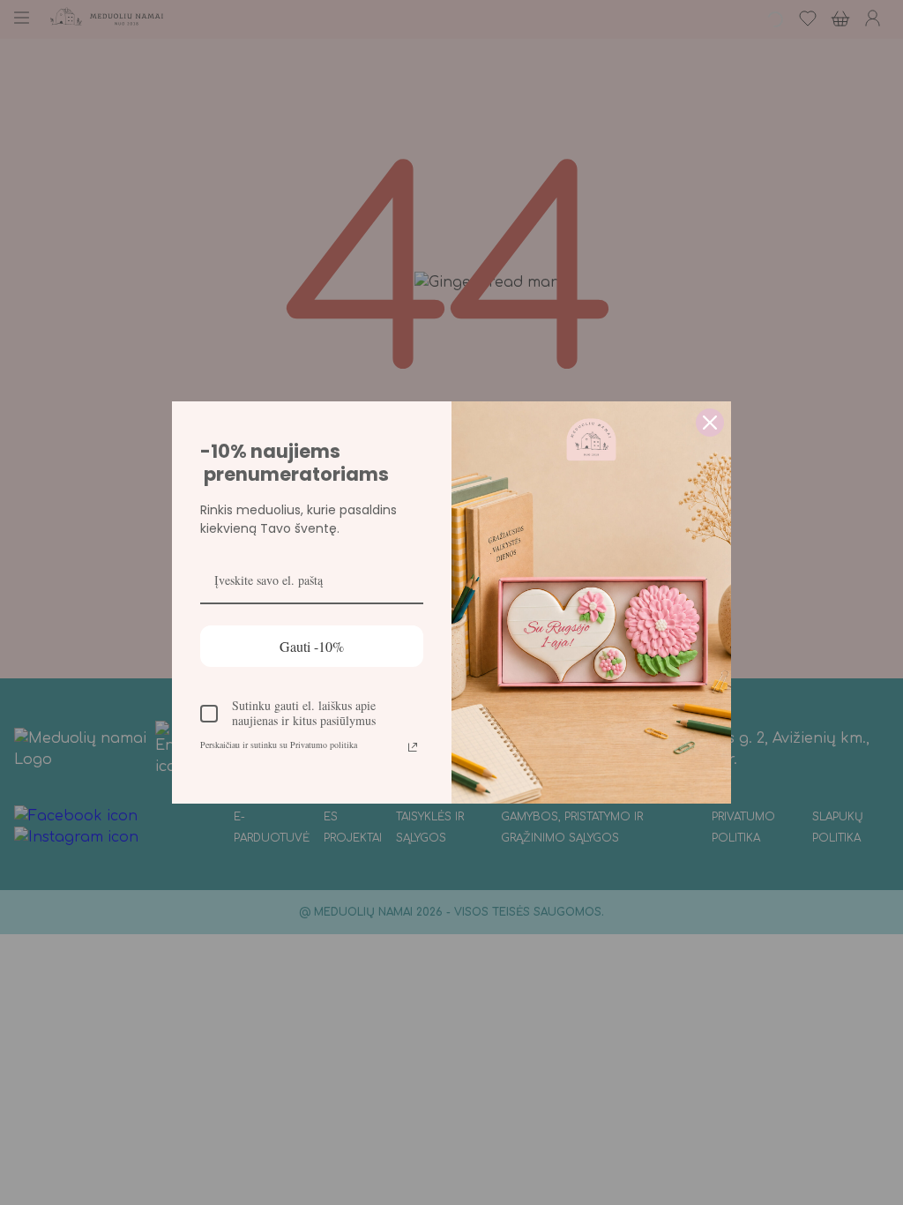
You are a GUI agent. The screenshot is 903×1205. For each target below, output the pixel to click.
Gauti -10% (312, 646)
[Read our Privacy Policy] (412, 747)
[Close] (710, 422)
